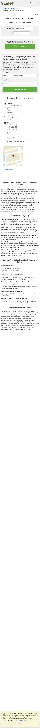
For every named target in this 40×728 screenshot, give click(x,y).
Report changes (8, 169)
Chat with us (26, 23)
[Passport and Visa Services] (7, 3)
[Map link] (13, 156)
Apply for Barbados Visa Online (20, 42)
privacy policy (22, 720)
